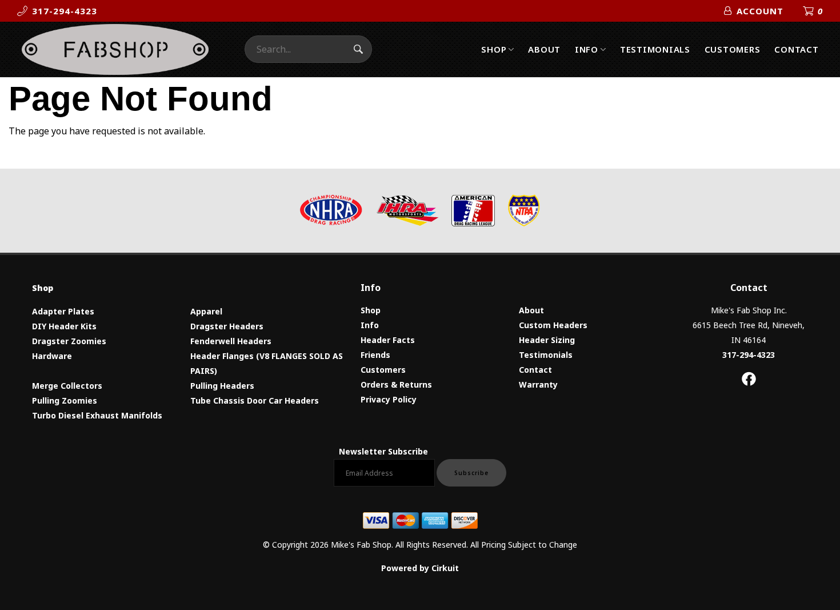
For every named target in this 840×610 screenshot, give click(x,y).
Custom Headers (553, 325)
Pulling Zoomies (64, 400)
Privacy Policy (389, 399)
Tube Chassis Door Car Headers (254, 400)
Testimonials (655, 49)
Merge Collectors (67, 385)
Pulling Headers (222, 385)
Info (586, 49)
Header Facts (388, 339)
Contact (796, 49)
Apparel (206, 311)
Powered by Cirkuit (420, 568)
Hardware (52, 355)
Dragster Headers (226, 326)
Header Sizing (547, 339)
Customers (733, 49)
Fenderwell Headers (230, 341)
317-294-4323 (748, 354)
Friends (375, 354)
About (544, 49)
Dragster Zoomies (69, 341)
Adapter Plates (63, 311)
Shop (493, 49)
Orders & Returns (396, 384)
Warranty (538, 384)
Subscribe (471, 473)
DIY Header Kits (64, 326)
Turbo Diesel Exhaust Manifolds (97, 415)
